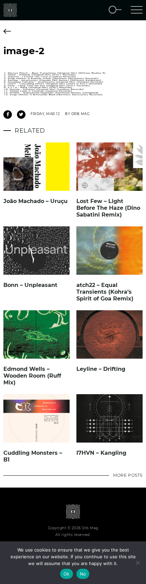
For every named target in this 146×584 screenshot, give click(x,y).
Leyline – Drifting (100, 369)
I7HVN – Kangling (101, 453)
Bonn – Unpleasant (30, 285)
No (83, 574)
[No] (137, 562)
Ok (66, 574)
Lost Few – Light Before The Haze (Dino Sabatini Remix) (108, 208)
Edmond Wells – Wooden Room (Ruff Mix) (32, 376)
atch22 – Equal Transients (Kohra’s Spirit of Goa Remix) (104, 292)
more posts (128, 475)
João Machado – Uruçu (35, 201)
